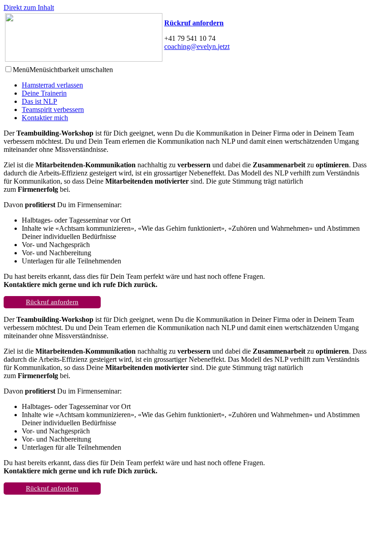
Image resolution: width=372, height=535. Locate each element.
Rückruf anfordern (52, 302)
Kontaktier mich (45, 118)
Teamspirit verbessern (53, 109)
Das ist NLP (39, 101)
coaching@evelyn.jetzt (197, 46)
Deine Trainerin (44, 93)
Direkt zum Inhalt (29, 7)
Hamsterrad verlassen (52, 85)
